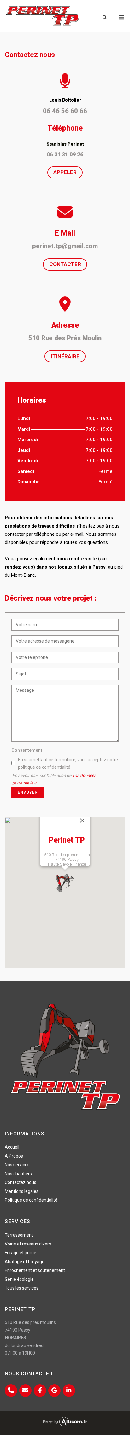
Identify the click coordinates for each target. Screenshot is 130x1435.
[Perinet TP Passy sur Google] (54, 1390)
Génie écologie (19, 1279)
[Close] (82, 820)
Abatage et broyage (24, 1261)
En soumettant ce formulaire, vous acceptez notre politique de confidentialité (68, 763)
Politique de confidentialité (31, 1200)
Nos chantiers (18, 1173)
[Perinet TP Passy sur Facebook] (40, 1390)
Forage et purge (20, 1252)
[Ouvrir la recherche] (104, 17)
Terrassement (19, 1235)
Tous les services (21, 1288)
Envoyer (28, 792)
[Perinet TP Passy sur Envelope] (25, 1390)
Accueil (12, 1147)
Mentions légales (21, 1191)
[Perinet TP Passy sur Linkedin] (69, 1390)
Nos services (17, 1164)
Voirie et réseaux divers (28, 1243)
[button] (65, 883)
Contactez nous (20, 1182)
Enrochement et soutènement (35, 1270)
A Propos (14, 1155)
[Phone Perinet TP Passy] (11, 1390)
